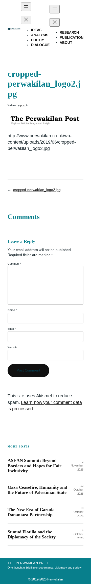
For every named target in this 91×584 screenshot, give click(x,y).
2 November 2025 (77, 465)
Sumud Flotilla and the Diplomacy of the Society (32, 534)
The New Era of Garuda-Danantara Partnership (32, 512)
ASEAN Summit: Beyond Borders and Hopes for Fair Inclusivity (34, 465)
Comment (14, 263)
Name (12, 310)
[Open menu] (26, 7)
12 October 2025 (78, 489)
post (23, 105)
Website (12, 347)
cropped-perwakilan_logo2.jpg (37, 190)
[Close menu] (26, 20)
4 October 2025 (78, 534)
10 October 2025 (78, 512)
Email (12, 328)
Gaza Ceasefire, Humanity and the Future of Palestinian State (37, 490)
